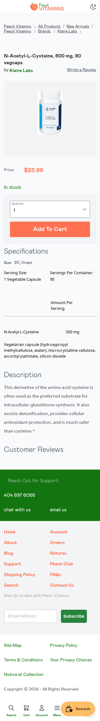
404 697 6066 (19, 495)
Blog (8, 553)
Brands (44, 31)
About (10, 543)
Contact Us (62, 585)
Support (12, 564)
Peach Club (61, 564)
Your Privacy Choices (71, 660)
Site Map (12, 645)
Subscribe (73, 616)
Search (11, 585)
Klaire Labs (67, 31)
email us (58, 509)
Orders (57, 543)
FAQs (55, 575)
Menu (57, 715)
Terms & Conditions (23, 660)
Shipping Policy (19, 575)
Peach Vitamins (17, 26)
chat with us (17, 509)
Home (10, 532)
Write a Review (81, 70)
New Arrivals (78, 26)
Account (59, 532)
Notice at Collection (23, 675)
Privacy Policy (63, 645)
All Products (49, 26)
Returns (58, 553)
